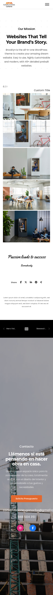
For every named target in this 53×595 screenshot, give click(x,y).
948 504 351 (26, 517)
